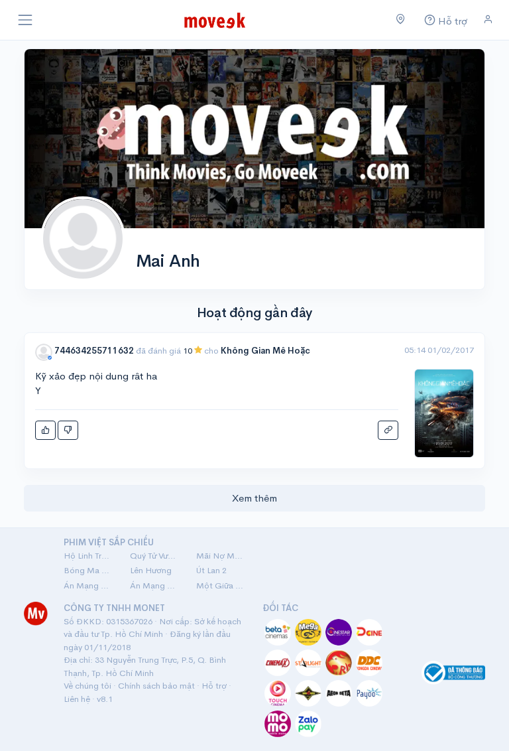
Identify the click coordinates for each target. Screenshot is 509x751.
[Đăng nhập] (488, 19)
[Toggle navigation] (25, 20)
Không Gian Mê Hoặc (265, 350)
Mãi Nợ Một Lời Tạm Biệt (221, 555)
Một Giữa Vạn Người (221, 585)
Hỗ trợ (214, 685)
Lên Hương (151, 570)
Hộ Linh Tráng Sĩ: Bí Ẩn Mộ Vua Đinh (89, 555)
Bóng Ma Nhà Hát (89, 570)
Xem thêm (254, 498)
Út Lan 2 (211, 570)
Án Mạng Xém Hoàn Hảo (155, 585)
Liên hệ (77, 699)
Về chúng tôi (87, 685)
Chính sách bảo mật (156, 685)
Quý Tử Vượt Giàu (155, 555)
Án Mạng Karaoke (89, 585)
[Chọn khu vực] (401, 20)
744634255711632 (94, 350)
